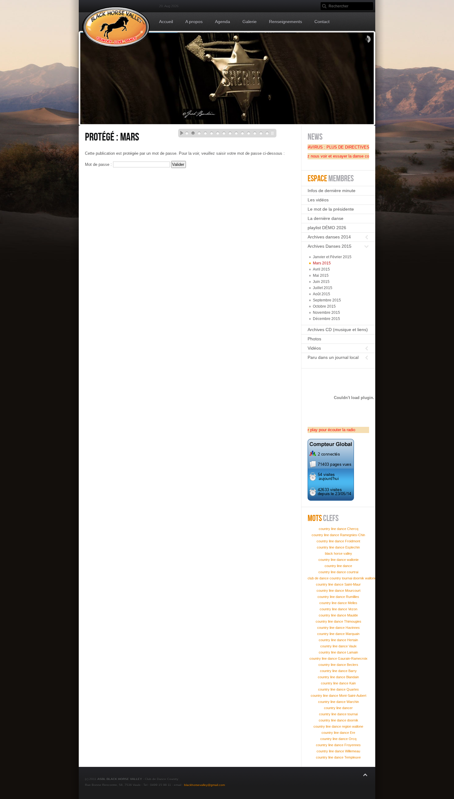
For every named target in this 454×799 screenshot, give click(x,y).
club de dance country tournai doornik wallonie (342, 578)
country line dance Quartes (338, 689)
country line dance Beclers (338, 665)
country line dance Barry (338, 671)
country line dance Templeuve (338, 757)
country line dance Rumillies (338, 597)
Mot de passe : (99, 164)
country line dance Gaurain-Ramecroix (338, 658)
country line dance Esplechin (338, 547)
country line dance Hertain (338, 640)
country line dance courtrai (338, 572)
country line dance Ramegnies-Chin (338, 535)
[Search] (325, 6)
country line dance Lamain (338, 652)
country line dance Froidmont (338, 541)
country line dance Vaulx (338, 646)
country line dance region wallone (338, 726)
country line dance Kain (338, 683)
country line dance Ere (338, 732)
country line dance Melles (338, 603)
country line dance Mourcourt (338, 590)
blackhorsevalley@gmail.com (204, 785)
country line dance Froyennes (338, 745)
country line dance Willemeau (338, 751)
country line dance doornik (338, 720)
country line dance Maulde (338, 615)
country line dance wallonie (338, 559)
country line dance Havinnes (338, 627)
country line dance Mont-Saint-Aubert (338, 695)
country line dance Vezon (338, 609)
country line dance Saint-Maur (338, 584)
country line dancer (338, 708)
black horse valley (338, 553)
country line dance (338, 566)
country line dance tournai (338, 714)
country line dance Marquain (338, 634)
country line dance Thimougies (338, 621)
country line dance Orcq (338, 739)
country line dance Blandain (338, 677)
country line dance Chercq (338, 529)
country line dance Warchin (338, 702)
